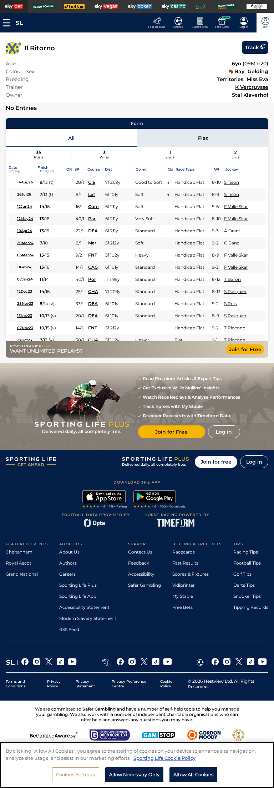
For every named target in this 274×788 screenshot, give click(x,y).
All (71, 138)
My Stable (182, 596)
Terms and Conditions (15, 683)
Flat (203, 138)
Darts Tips (244, 585)
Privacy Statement (85, 683)
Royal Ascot (18, 563)
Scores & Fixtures (190, 574)
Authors (68, 563)
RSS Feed (69, 629)
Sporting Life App (77, 596)
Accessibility (141, 574)
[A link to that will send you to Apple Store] (105, 500)
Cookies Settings (75, 774)
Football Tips (247, 563)
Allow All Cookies (193, 774)
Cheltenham (19, 552)
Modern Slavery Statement (87, 618)
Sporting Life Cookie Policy (164, 758)
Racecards (183, 552)
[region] (137, 765)
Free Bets (182, 607)
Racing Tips (245, 552)
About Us (69, 552)
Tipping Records (250, 607)
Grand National (22, 574)
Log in (254, 462)
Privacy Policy (54, 683)
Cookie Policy (166, 683)
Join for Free (245, 349)
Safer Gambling (144, 585)
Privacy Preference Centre (129, 683)
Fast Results (185, 563)
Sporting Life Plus (78, 585)
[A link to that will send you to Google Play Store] (159, 500)
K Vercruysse (251, 87)
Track (252, 47)
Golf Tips (242, 574)
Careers (67, 574)
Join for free (216, 462)
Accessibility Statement (84, 607)
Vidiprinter (183, 585)
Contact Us (140, 552)
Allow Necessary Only (134, 774)
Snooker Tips (247, 596)
